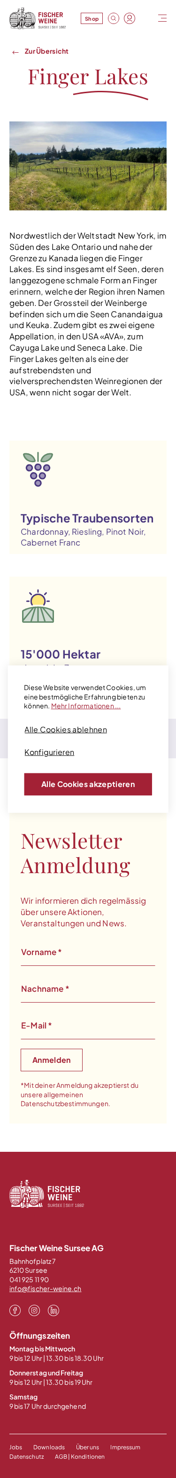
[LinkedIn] (53, 1310)
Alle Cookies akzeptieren (88, 784)
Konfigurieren (49, 752)
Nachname (45, 988)
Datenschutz (26, 1456)
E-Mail (36, 1025)
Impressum (125, 1447)
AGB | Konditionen (80, 1456)
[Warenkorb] (145, 19)
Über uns (87, 1447)
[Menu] (161, 18)
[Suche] (113, 18)
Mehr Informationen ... (86, 705)
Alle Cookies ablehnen (65, 729)
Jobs (15, 1447)
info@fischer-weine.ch (45, 1288)
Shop (92, 19)
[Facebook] (15, 1310)
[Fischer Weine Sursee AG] (37, 18)
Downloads (49, 1447)
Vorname (41, 952)
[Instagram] (34, 1310)
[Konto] (129, 18)
